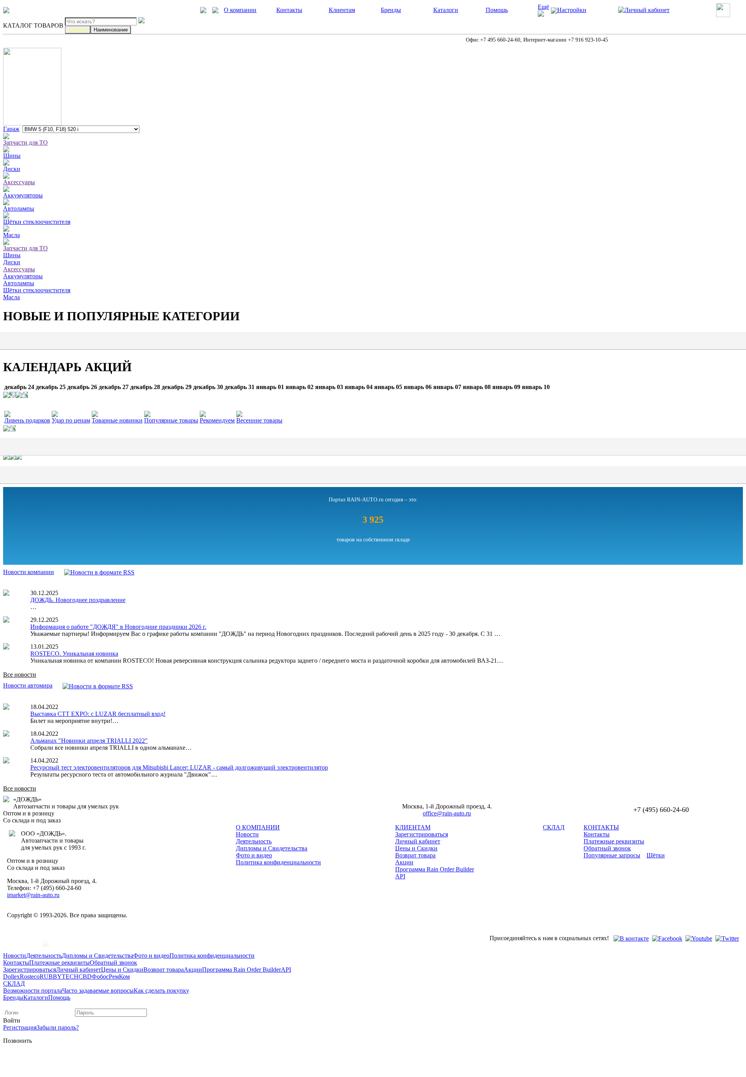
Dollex (11, 976)
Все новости (19, 674)
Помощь (497, 10)
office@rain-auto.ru (447, 813)
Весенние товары (259, 420)
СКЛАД (554, 827)
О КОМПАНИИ (258, 827)
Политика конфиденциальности (278, 862)
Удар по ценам (71, 420)
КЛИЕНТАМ (413, 827)
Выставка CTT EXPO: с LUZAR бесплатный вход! (98, 713)
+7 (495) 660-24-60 (39, 10)
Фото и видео (254, 855)
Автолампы (18, 208)
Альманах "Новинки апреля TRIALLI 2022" (89, 740)
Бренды (391, 10)
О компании (240, 10)
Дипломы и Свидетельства (271, 848)
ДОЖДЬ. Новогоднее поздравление (77, 600)
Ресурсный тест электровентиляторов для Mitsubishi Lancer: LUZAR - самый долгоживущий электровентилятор (179, 767)
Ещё (543, 6)
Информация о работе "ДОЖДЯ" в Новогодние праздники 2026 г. (118, 626)
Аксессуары (19, 182)
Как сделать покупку (161, 990)
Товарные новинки (117, 420)
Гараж (11, 129)
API (400, 876)
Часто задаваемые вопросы (98, 990)
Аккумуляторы (23, 195)
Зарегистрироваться (421, 834)
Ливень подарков (27, 420)
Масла (11, 235)
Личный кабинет (417, 841)
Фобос (100, 976)
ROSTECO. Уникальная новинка (74, 653)
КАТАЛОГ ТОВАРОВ (33, 25)
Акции (404, 862)
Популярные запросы (612, 855)
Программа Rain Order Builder (434, 869)
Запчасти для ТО (25, 142)
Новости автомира (27, 685)
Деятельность (254, 841)
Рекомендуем (217, 420)
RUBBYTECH (59, 976)
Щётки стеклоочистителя (36, 221)
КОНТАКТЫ (601, 827)
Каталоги (445, 10)
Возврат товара (415, 855)
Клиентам (342, 10)
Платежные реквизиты (614, 841)
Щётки (656, 855)
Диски (11, 169)
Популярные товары (171, 420)
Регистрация (20, 1027)
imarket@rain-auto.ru (33, 895)
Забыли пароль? (58, 1027)
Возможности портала (32, 990)
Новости (247, 834)
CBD (85, 976)
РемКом (119, 976)
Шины (12, 155)
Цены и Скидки (416, 848)
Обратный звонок (607, 848)
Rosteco (30, 976)
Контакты (289, 10)
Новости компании (28, 572)
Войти (11, 1020)
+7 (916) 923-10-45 (132, 10)
